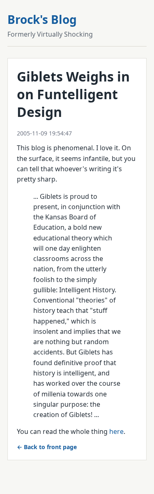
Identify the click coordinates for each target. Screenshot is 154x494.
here (116, 431)
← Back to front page (47, 447)
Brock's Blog (42, 19)
